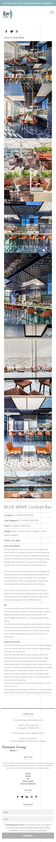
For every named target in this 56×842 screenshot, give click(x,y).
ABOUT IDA (28, 757)
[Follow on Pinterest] (37, 797)
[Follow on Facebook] (19, 797)
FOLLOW (28, 790)
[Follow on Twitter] (23, 797)
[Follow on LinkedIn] (28, 797)
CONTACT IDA (28, 714)
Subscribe (28, 835)
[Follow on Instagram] (32, 797)
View (18, 540)
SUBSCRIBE (28, 804)
